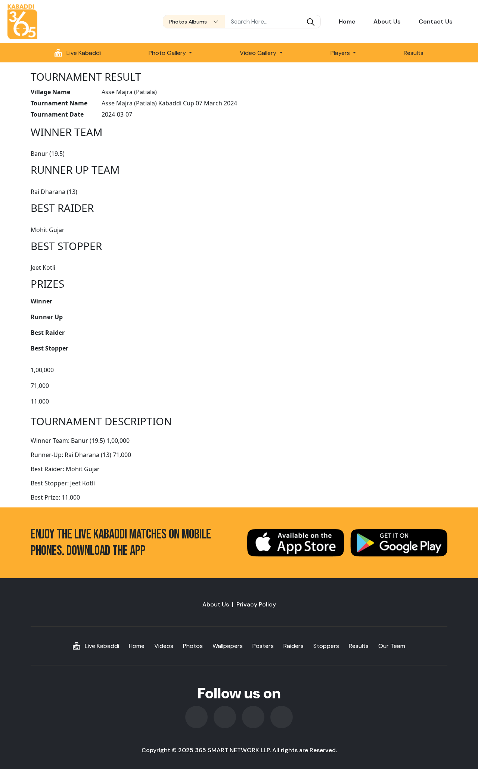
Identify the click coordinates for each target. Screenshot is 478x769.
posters (263, 646)
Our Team (391, 646)
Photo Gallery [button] (168, 53)
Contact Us (436, 21)
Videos (163, 646)
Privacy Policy (256, 604)
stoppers (326, 646)
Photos (193, 646)
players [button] (340, 53)
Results (413, 53)
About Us (387, 21)
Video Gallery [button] (259, 53)
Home (347, 21)
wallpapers (227, 646)
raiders (293, 646)
